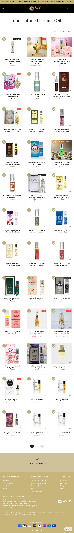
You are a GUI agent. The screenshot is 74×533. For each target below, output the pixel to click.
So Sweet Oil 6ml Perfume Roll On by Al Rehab (61, 197)
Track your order (37, 491)
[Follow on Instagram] (37, 530)
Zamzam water (8, 483)
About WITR (64, 480)
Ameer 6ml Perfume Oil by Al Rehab (62, 299)
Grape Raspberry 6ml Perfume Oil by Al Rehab (12, 231)
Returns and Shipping (38, 483)
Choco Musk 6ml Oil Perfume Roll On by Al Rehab (12, 61)
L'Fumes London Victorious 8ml (37, 433)
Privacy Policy (36, 486)
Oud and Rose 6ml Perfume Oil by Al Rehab (12, 163)
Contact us (64, 483)
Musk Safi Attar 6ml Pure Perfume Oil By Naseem (12, 130)
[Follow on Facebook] (32, 530)
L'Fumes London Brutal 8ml (62, 433)
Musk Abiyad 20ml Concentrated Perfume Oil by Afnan (37, 197)
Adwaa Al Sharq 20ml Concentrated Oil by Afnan (37, 333)
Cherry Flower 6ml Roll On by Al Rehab (12, 367)
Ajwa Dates (6, 486)
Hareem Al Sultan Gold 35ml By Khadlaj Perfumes (37, 61)
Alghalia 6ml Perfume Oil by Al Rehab (12, 332)
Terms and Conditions (38, 480)
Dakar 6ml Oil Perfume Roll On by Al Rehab (37, 231)
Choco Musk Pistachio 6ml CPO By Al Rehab (62, 163)
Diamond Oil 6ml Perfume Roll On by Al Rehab (12, 265)
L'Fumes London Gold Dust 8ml (37, 400)
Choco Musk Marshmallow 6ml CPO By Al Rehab (62, 61)
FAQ (32, 489)
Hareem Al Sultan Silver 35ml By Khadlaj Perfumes (12, 96)
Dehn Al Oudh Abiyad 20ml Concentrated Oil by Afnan (62, 333)
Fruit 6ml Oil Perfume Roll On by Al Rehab (12, 196)
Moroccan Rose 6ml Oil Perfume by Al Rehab (62, 130)
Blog (61, 489)
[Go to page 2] (42, 446)
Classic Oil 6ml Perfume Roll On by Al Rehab (37, 299)
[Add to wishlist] (4, 39)
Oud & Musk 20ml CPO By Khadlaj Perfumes (61, 367)
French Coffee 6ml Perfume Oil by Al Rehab (61, 95)
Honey (5, 489)
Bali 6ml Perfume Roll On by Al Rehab (36, 163)
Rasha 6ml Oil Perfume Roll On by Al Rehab (62, 264)
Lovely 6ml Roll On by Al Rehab (37, 95)
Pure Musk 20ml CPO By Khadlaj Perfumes (12, 400)
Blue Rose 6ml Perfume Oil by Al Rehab (62, 231)
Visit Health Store (8, 480)
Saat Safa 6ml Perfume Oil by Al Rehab (12, 299)
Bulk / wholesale (65, 486)
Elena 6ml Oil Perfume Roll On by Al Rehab (37, 264)
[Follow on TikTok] (42, 530)
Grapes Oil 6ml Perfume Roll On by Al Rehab (12, 433)
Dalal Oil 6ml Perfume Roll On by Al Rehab (37, 130)
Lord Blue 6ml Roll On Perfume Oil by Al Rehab (37, 367)
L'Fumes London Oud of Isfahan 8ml (62, 400)
